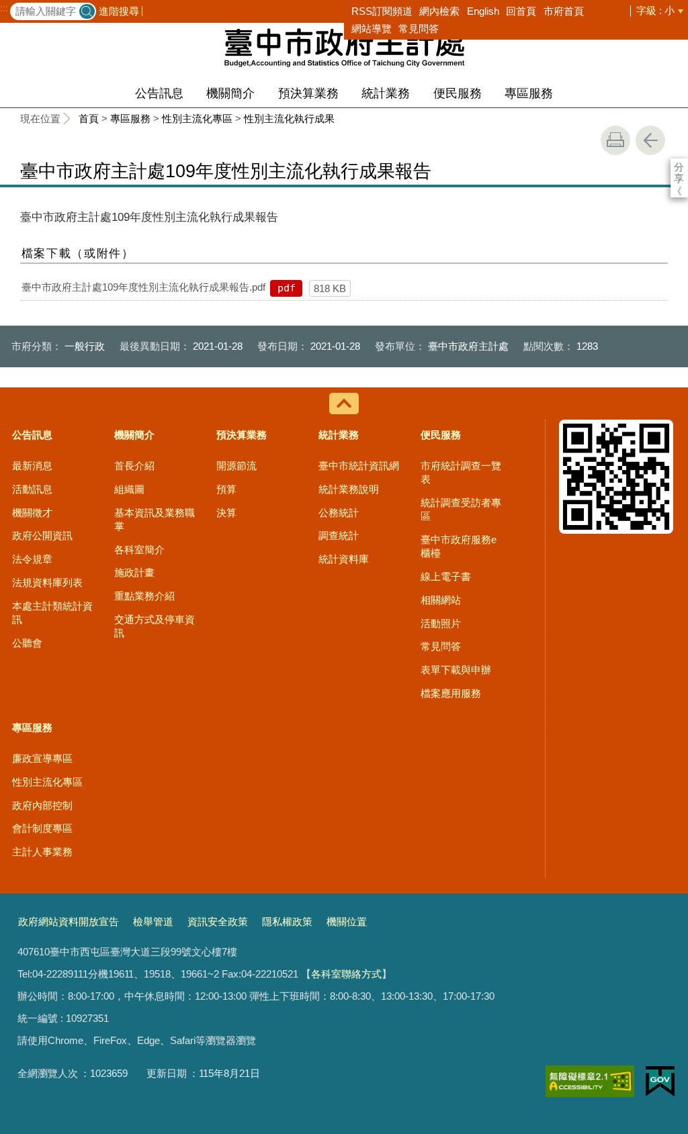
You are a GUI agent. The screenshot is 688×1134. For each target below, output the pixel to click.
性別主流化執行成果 (289, 118)
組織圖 (129, 489)
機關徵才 (32, 512)
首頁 (89, 118)
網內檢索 (439, 11)
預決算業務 (308, 93)
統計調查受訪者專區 (461, 509)
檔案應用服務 (451, 693)
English (483, 11)
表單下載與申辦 (456, 669)
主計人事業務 (42, 851)
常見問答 (418, 28)
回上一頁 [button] (650, 140)
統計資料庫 (343, 559)
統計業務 (385, 93)
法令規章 (32, 559)
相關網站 (441, 600)
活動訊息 (32, 489)
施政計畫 (134, 572)
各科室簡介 (139, 549)
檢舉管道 (153, 921)
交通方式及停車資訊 (154, 626)
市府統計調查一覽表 (461, 472)
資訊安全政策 (217, 921)
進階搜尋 (119, 11)
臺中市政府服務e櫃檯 (459, 546)
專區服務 (529, 93)
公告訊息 (159, 93)
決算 (226, 512)
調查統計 (338, 535)
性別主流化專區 (197, 118)
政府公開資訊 (42, 535)
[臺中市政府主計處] (344, 47)
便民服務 (457, 93)
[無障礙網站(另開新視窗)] (590, 1081)
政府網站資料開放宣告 (68, 921)
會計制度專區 (42, 828)
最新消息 (32, 465)
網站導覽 (371, 28)
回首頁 (521, 11)
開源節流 (236, 465)
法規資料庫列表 (47, 582)
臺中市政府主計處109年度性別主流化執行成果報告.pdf (143, 287)
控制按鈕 (344, 403)
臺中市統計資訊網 (358, 465)
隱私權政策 (287, 921)
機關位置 (347, 921)
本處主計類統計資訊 (52, 612)
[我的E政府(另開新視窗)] (660, 1081)
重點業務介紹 (144, 596)
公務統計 (338, 512)
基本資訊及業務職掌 (154, 519)
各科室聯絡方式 (346, 974)
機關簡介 (230, 93)
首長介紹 (134, 465)
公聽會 (27, 643)
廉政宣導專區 (42, 758)
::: (4, 8)
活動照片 (441, 623)
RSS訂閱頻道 (382, 11)
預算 (226, 489)
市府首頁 (564, 11)
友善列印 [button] (615, 140)
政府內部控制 (42, 805)
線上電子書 (446, 576)
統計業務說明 (348, 489)
